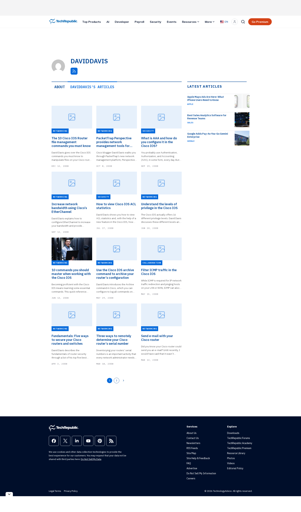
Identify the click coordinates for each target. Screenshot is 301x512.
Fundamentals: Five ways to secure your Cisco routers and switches (70, 340)
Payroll (139, 21)
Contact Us (193, 438)
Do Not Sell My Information (201, 473)
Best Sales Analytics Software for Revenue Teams (206, 117)
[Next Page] (123, 380)
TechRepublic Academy (239, 443)
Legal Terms (55, 491)
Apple (190, 104)
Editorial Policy (235, 468)
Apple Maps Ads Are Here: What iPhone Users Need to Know (205, 98)
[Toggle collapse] (9, 494)
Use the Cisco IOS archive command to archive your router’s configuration (115, 274)
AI (107, 21)
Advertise (192, 468)
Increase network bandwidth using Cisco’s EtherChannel (69, 208)
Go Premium (260, 21)
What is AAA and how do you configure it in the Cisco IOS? (159, 142)
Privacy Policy (71, 491)
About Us (191, 433)
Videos (231, 463)
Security (155, 21)
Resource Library (236, 453)
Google (191, 141)
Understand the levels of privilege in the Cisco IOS (159, 206)
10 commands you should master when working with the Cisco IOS (71, 274)
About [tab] (59, 87)
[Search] (243, 22)
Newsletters (193, 443)
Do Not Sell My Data (91, 459)
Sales (190, 122)
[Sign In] (234, 22)
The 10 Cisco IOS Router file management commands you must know (71, 142)
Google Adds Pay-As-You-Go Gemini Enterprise (207, 135)
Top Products (91, 21)
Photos (231, 458)
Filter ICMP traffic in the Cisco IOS (159, 272)
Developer (122, 21)
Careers (191, 478)
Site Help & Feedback (198, 458)
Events (171, 21)
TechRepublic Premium (239, 448)
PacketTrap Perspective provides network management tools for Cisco (114, 142)
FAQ (189, 463)
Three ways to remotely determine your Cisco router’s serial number (113, 340)
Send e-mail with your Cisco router (157, 338)
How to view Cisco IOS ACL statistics (116, 206)
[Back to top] (294, 501)
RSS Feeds (192, 448)
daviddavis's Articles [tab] (92, 87)
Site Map (191, 453)
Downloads (233, 433)
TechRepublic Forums (238, 438)
